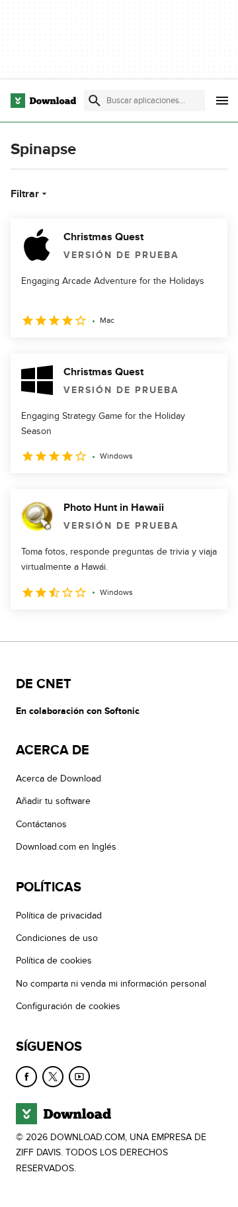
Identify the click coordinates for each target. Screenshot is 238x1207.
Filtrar (25, 194)
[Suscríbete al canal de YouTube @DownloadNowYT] (79, 1076)
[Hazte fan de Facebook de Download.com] (26, 1076)
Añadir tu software (53, 801)
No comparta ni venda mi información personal (111, 983)
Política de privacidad (59, 914)
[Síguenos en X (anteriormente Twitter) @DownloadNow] (52, 1076)
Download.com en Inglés (66, 846)
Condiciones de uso (57, 938)
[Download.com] (43, 100)
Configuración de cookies (68, 1006)
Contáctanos (41, 823)
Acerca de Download (58, 778)
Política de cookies (54, 960)
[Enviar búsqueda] (94, 100)
